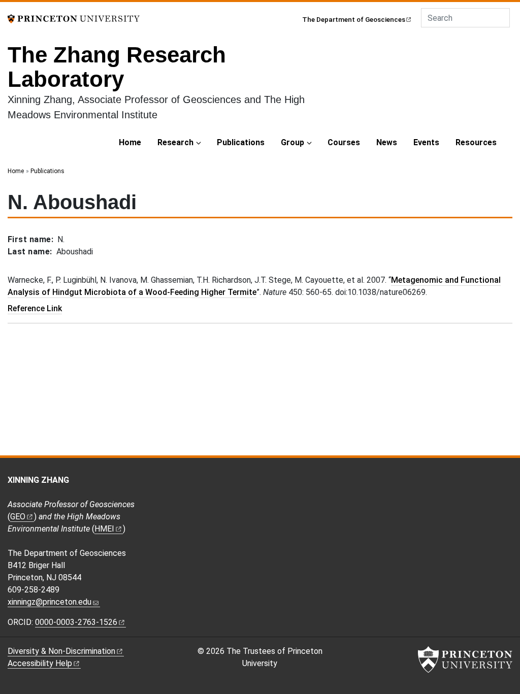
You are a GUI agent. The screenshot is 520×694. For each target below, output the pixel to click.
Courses (344, 142)
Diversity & (61, 651)
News (386, 142)
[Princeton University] (74, 18)
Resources (476, 142)
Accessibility (40, 663)
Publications (241, 142)
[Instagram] (394, 483)
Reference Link (35, 308)
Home (130, 142)
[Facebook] (364, 483)
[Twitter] (379, 483)
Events (426, 142)
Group (292, 142)
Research (175, 142)
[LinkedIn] (408, 483)
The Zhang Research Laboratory (117, 66)
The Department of (353, 19)
